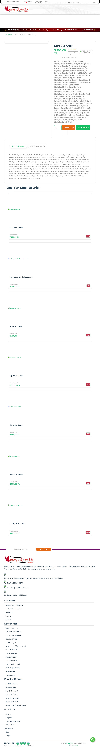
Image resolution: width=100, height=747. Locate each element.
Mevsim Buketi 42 (16, 474)
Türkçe (29, 3)
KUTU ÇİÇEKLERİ (27, 21)
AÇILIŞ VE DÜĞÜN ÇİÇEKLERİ (15, 26)
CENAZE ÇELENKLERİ (35, 26)
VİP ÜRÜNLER (50, 26)
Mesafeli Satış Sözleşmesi (42, 3)
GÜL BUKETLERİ (41, 17)
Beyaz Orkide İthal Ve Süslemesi (15, 705)
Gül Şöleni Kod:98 (16, 228)
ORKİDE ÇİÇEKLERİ (12, 21)
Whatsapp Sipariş (83, 127)
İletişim (93, 3)
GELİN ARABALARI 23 (17, 524)
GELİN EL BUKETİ (55, 21)
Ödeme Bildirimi (27, 1)
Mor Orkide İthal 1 (11, 694)
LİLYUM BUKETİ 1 (11, 684)
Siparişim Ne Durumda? (12, 1)
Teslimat (78, 3)
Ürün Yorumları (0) (37, 146)
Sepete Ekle (69, 128)
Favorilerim (38, 1)
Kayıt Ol (8, 714)
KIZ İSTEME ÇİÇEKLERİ (75, 17)
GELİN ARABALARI (69, 21)
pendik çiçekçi (62, 26)
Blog (46, 1)
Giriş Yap (8, 717)
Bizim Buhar (69, 743)
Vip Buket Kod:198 (17, 376)
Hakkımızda (71, 3)
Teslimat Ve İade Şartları (59, 3)
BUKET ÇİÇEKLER (10, 17)
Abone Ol (43, 549)
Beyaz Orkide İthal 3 (12, 698)
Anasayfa (9, 35)
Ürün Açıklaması (18, 146)
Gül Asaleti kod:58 (17, 425)
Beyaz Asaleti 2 (10, 687)
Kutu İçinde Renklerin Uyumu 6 (21, 277)
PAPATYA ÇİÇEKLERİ (26, 17)
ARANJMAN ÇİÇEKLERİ (57, 17)
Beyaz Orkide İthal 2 (12, 702)
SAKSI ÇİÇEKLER (41, 21)
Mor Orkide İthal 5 (17, 326)
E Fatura (85, 3)
